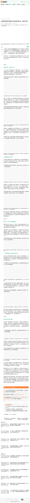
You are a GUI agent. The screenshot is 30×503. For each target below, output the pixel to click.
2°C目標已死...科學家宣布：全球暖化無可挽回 (14, 409)
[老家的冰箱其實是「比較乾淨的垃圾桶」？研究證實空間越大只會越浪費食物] (5, 426)
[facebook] (21, 1)
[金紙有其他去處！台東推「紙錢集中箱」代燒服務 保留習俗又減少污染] (5, 441)
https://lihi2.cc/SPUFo (18, 394)
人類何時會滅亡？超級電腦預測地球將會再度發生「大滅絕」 (17, 410)
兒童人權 (14, 414)
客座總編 (2, 4)
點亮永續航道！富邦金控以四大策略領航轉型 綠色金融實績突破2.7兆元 (19, 470)
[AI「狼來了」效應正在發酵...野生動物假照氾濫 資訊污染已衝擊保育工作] (5, 433)
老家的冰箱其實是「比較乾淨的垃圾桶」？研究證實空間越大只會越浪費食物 (19, 424)
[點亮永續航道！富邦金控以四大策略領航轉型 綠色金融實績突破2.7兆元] (5, 472)
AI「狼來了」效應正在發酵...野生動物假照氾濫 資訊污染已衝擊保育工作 (19, 431)
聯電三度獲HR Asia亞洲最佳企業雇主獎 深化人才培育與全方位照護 (19, 484)
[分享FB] (2, 47)
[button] (28, 1)
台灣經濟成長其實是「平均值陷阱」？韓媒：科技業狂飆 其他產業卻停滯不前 (19, 446)
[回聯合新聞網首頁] (2, 2)
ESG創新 (13, 4)
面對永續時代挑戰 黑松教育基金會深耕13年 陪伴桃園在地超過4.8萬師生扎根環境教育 (19, 463)
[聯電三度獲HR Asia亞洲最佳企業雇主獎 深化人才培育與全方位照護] (5, 485)
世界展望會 (6, 414)
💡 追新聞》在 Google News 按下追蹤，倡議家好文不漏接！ (17, 407)
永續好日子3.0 (8, 4)
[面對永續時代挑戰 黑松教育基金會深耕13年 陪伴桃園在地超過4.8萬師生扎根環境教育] (5, 465)
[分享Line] (2, 50)
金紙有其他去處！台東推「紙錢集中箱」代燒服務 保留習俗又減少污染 (19, 439)
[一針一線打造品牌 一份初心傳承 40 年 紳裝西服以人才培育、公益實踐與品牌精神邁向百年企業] (5, 492)
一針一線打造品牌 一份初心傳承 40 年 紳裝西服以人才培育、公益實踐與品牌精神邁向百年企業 (19, 491)
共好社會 (23, 4)
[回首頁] (4, 2)
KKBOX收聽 (10, 398)
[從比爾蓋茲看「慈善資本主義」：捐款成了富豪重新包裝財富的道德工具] (5, 458)
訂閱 (22, 499)
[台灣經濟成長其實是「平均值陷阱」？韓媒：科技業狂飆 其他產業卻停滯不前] (5, 448)
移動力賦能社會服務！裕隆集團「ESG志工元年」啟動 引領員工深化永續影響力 (19, 477)
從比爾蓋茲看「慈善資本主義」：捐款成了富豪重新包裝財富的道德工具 (19, 456)
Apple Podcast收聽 (20, 397)
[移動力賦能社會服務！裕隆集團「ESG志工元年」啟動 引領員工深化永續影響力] (5, 479)
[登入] (27, 1)
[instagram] (23, 1)
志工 (10, 414)
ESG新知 (18, 4)
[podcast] (24, 1)
